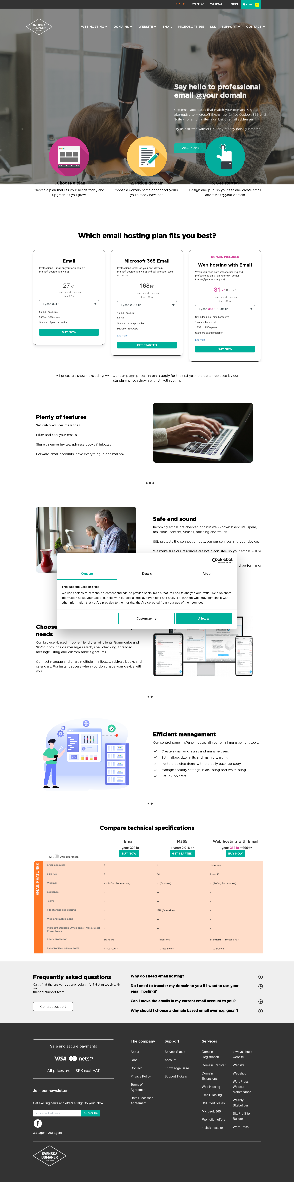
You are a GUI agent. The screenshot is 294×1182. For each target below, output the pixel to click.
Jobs (134, 1060)
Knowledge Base (177, 1068)
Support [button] (229, 27)
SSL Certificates (213, 1103)
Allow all (204, 618)
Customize (144, 618)
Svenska (197, 4)
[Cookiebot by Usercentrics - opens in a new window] (215, 561)
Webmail (216, 4)
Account (170, 1060)
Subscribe (91, 1113)
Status (180, 4)
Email (167, 27)
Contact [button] (254, 27)
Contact (136, 1068)
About (135, 1051)
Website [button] (145, 27)
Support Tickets (176, 1076)
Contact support (53, 1007)
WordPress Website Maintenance (242, 1086)
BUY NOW (69, 332)
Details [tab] (147, 573)
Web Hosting (211, 1086)
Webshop (239, 1073)
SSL (213, 27)
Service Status (175, 1051)
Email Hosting (212, 1094)
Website (238, 1065)
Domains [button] (121, 27)
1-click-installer (212, 1127)
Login (233, 4)
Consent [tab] (87, 573)
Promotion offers (213, 1119)
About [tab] (207, 573)
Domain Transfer (213, 1065)
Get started (147, 345)
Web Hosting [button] (92, 27)
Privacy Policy (141, 1076)
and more (122, 335)
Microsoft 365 (191, 27)
